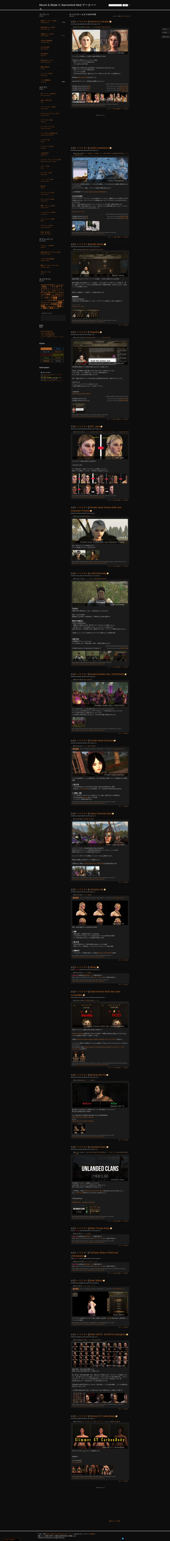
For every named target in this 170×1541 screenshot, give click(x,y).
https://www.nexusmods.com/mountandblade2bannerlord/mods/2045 (88, 1270)
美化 (97, 27)
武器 (43, 306)
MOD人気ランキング (47, 61)
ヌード (108, 1421)
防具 (93, 1080)
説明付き (128, 16)
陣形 (55, 308)
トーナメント (48, 296)
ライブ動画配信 (45, 80)
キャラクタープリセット (107, 431)
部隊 (86, 249)
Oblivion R (58, 352)
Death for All (79, 1192)
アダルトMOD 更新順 (47, 259)
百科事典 (92, 337)
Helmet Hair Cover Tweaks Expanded (82, 1121)
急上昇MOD (44, 54)
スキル (111, 153)
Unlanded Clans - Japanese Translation (83, 1202)
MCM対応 (50, 285)
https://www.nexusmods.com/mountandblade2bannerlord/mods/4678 (88, 981)
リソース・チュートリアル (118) (51, 160)
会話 (88, 337)
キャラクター (81, 21)
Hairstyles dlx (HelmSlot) (105, 953)
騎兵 (58, 308)
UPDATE (124, 16)
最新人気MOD (45, 67)
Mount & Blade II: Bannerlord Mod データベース (60, 1534)
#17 (87, 90)
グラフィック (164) (47, 226)
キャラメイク (117, 431)
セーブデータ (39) (46, 173)
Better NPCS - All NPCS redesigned (107, 1334)
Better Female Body (99, 1228)
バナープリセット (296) (48, 107)
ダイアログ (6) (45, 140)
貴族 (42, 308)
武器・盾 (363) (46, 232)
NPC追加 (87, 27)
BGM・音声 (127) (46, 101)
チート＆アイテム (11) (48, 127)
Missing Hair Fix (97, 1075)
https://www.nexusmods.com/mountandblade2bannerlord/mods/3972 (88, 1242)
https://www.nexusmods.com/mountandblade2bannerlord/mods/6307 (88, 1136)
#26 (89, 88)
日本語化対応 (107, 27)
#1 (86, 218)
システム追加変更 (55, 294)
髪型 (90, 894)
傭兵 (51, 300)
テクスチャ (91, 516)
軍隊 (103, 1152)
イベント (49, 286)
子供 (54, 302)
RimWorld (46, 361)
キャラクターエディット (100, 1421)
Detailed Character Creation (91, 1047)
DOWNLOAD (123, 86)
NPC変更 (107, 153)
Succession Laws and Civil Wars (93, 1191)
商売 (44, 302)
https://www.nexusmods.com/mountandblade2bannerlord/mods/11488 (88, 1324)
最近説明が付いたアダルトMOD (51, 253)
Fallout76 (58, 358)
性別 (95, 249)
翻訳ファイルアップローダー (50, 266)
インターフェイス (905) (48, 213)
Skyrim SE (46, 352)
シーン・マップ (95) (47, 180)
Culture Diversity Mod (100, 813)
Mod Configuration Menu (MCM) (81, 393)
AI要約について (47, 376)
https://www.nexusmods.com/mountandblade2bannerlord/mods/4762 (88, 956)
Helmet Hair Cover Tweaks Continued (82, 1117)
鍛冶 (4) (43, 186)
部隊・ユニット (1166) (48, 206)
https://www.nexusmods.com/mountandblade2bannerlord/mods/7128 (88, 1478)
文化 (50, 304)
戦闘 (60, 302)
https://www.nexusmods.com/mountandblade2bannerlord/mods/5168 (88, 730)
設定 (63, 306)
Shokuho (85, 797)
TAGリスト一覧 (45, 272)
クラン (92, 578)
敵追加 (119, 1152)
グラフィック (60, 291)
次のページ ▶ (114, 1521)
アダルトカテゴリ (98, 977)
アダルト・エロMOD (47, 246)
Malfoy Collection (82, 77)
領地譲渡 (97, 578)
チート (42, 296)
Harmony (44, 285)
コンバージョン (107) (47, 193)
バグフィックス (88, 1080)
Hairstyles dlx (96, 889)
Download (109, 22)
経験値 (117, 153)
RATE (119, 16)
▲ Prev (164, 29)
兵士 (89, 249)
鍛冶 (48, 308)
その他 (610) (45, 153)
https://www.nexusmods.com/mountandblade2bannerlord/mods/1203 (88, 416)
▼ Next (164, 32)
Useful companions (99, 148)
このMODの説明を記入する (118, 748)
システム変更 (94, 153)
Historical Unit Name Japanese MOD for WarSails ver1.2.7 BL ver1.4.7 (96, 1039)
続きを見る (124, 91)
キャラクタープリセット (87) (50, 114)
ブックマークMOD (46, 74)
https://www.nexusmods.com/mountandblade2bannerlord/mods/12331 (89, 803)
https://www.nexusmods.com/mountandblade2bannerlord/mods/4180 (92, 1064)
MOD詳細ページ (88, 975)
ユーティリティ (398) (47, 219)
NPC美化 (101, 27)
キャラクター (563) (47, 120)
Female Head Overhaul (101, 740)
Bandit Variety (96, 244)
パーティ (60, 298)
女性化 (51, 302)
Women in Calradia (99, 21)
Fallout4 (46, 358)
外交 (48, 302)
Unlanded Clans (97, 1147)
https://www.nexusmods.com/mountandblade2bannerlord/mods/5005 (91, 563)
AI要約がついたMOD (47, 34)
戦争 (56, 302)
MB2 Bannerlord (46, 348)
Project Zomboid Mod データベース (52, 374)
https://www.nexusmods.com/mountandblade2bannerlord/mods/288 (88, 1405)
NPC (86, 337)
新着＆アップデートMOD (48, 21)
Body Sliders (95, 1280)
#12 (88, 400)
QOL (44, 286)
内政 (61, 300)
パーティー (107, 1152)
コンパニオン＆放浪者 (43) (49, 134)
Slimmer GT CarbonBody (102, 1416)
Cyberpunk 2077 (58, 355)
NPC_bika (94, 426)
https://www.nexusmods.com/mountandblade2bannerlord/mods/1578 (88, 105)
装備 (92, 249)
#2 (99, 648)
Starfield (58, 361)
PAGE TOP (165, 37)
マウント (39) (45, 167)
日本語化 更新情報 (46, 41)
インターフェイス (99, 337)
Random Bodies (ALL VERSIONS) (106, 674)
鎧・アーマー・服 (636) (48, 94)
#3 (86, 216)
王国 (46, 306)
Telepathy (94, 332)
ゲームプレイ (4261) (47, 147)
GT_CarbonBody (84, 788)
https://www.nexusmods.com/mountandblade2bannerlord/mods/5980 (88, 879)
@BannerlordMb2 (47, 372)
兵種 (59, 300)
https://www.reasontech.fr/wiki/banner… (96, 192)
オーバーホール (53, 289)
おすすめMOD (45, 47)
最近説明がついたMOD (48, 28)
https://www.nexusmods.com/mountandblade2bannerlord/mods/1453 (88, 663)
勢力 (123, 1152)
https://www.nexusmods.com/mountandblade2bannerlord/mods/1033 (88, 233)
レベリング (44, 300)
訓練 (115, 153)
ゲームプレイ (114, 1152)
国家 (46, 302)
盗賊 (83, 249)
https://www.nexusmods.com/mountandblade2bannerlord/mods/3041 (88, 321)
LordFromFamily (97, 573)
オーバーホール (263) (47, 200)
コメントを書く (123, 108)
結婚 (52, 306)
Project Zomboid (46, 355)
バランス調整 (87, 153)
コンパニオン (92, 27)
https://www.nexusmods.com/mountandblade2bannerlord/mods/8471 (88, 497)
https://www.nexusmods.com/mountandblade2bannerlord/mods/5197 (88, 1217)
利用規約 (92, 1534)
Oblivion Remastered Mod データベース (53, 380)
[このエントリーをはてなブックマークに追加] (123, 1538)
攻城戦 (43, 304)
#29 (89, 86)
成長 (121, 153)
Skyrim (58, 348)
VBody (92, 967)
